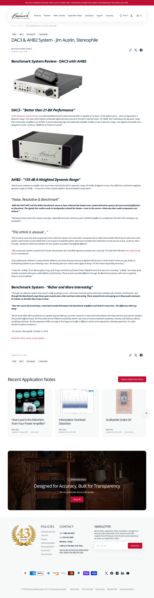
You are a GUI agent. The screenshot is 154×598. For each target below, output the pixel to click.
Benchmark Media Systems (35, 589)
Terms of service (87, 589)
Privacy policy (100, 589)
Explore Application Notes (132, 379)
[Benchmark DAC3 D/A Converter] (47, 99)
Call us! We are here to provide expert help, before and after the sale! (74, 551)
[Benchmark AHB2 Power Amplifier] (47, 168)
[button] (124, 15)
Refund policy (74, 589)
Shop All (77, 499)
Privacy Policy (45, 550)
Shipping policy (112, 589)
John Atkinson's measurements (25, 116)
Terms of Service (46, 554)
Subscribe (135, 545)
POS (46, 589)
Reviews (20, 26)
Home (13, 26)
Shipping (44, 539)
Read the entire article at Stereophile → (29, 338)
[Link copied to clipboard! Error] (130, 50)
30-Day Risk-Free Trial (48, 531)
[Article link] (30, 413)
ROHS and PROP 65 (47, 546)
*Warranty (44, 535)
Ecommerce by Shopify (58, 589)
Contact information (127, 589)
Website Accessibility (48, 543)
